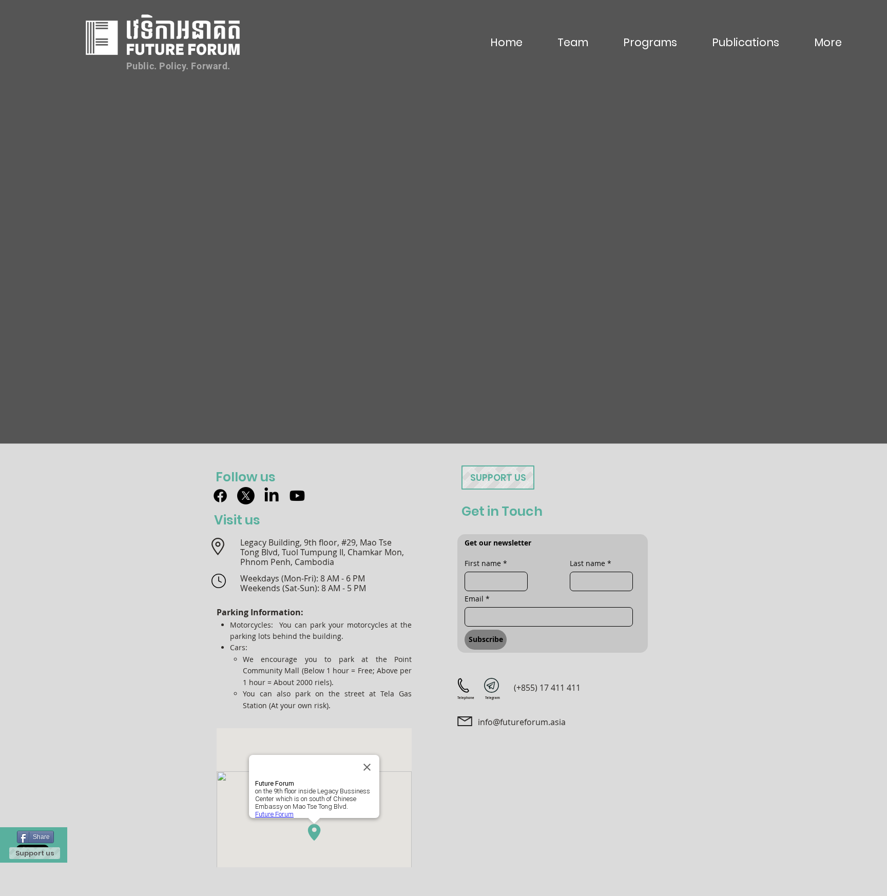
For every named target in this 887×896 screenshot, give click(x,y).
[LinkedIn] (271, 495)
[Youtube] (297, 495)
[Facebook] (220, 495)
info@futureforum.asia (522, 722)
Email (477, 598)
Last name (590, 563)
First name (486, 563)
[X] (246, 495)
